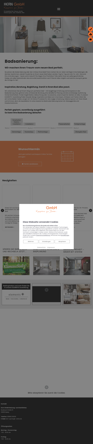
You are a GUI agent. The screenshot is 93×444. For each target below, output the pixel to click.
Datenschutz (41, 247)
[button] (90, 29)
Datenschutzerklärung (43, 235)
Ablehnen (31, 241)
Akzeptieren (62, 241)
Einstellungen (46, 241)
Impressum (51, 247)
